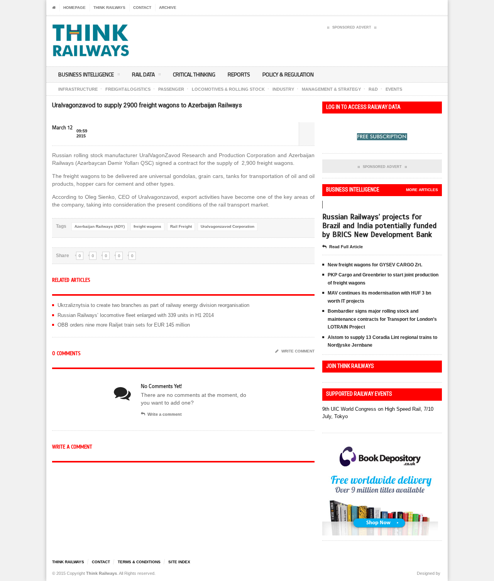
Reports (239, 74)
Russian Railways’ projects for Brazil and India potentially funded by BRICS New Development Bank (379, 225)
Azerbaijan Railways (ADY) (99, 226)
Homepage (74, 7)
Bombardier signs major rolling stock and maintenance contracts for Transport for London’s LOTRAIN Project (382, 319)
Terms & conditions (139, 562)
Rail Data (143, 74)
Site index (179, 562)
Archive (167, 7)
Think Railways (109, 7)
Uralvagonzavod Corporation (227, 226)
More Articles (422, 190)
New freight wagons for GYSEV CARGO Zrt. (375, 265)
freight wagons (147, 226)
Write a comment (164, 414)
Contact (142, 7)
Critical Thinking (194, 74)
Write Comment (298, 351)
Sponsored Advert (351, 27)
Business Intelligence (86, 74)
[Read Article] (331, 215)
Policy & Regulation (288, 74)
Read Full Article (346, 246)
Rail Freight (181, 226)
